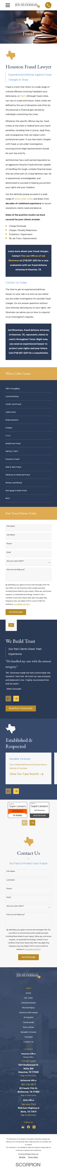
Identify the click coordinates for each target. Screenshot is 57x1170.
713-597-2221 (28, 1061)
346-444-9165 (28, 1104)
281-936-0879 (28, 1084)
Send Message (16, 612)
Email (9, 552)
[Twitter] (34, 1127)
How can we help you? (16, 570)
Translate (28, 1037)
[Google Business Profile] (22, 1127)
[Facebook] (28, 1127)
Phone (9, 544)
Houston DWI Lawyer (28, 1012)
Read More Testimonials (20, 708)
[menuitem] (29, 388)
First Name (11, 526)
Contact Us (28, 1042)
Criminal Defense (28, 1002)
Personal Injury (28, 1007)
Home (28, 993)
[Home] (27, 5)
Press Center (28, 1027)
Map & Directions (28, 1075)
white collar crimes (23, 199)
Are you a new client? (15, 561)
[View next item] (16, 698)
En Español (28, 1017)
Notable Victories (28, 1032)
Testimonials (28, 1022)
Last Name (11, 535)
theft (22, 96)
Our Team (28, 998)
